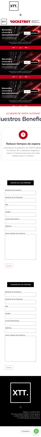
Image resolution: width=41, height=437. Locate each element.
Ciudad (7, 212)
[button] (20, 15)
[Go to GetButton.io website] (36, 435)
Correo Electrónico (12, 219)
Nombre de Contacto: (13, 190)
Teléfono (8, 226)
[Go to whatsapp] (36, 431)
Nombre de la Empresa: (14, 197)
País (6, 204)
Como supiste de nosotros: (15, 233)
